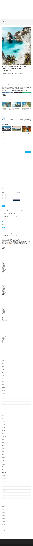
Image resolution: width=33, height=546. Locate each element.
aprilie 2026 (3, 251)
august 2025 (3, 258)
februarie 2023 (3, 287)
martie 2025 (3, 263)
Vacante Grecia (3, 515)
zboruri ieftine (3, 354)
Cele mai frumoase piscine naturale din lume (27, 133)
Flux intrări (3, 529)
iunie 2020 (3, 306)
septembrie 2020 (4, 304)
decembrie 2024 (3, 266)
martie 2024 (3, 275)
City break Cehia (4, 478)
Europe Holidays (4, 335)
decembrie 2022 (3, 289)
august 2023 (3, 281)
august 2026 (3, 247)
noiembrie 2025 (3, 372)
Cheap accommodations (4, 322)
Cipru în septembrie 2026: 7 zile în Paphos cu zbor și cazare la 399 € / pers (10, 216)
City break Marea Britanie (5, 485)
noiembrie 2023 (3, 408)
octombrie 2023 (3, 409)
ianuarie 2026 (3, 369)
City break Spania (4, 332)
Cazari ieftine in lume (4, 320)
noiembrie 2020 (3, 445)
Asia (2, 318)
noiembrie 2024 (3, 267)
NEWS (2, 342)
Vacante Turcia (3, 353)
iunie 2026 (3, 249)
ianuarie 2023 (3, 288)
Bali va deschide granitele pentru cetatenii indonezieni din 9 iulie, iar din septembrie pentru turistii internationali (6, 109)
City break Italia (3, 484)
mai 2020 (3, 307)
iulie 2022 (3, 294)
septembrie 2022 (4, 292)
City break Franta (4, 481)
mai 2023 (3, 284)
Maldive (3, 340)
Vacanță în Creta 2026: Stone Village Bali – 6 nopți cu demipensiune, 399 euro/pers (16, 242)
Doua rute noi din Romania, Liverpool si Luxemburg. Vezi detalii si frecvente (16, 133)
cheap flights (3, 323)
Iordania (3, 339)
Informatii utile (15, 73)
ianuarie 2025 (3, 265)
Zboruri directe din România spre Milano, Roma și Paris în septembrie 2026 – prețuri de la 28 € (13, 210)
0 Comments (21, 73)
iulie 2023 (3, 282)
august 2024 (3, 270)
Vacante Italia (3, 518)
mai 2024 (3, 273)
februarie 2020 (3, 310)
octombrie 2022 (3, 291)
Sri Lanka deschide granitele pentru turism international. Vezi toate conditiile (26, 108)
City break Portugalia (4, 330)
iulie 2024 (3, 271)
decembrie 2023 (3, 406)
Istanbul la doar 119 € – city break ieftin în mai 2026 (12, 239)
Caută (2, 224)
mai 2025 (3, 261)
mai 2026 (3, 250)
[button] (3, 2)
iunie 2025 (3, 260)
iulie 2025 (3, 259)
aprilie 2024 (3, 274)
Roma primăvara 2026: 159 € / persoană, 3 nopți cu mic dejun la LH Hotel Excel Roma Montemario (19, 241)
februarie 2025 (3, 264)
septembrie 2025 (4, 375)
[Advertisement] (17, 13)
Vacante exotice (3, 512)
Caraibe (2, 319)
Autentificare (3, 528)
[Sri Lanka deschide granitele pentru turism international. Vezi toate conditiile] (26, 104)
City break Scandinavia (4, 331)
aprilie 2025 (3, 262)
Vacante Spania (3, 352)
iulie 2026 (3, 248)
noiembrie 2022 (3, 290)
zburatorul (4, 73)
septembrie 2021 (4, 297)
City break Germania (4, 482)
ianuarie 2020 (3, 311)
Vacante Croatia (3, 345)
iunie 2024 (3, 272)
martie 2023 (3, 286)
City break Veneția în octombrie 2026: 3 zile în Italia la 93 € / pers (9, 213)
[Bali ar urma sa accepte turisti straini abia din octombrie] (16, 104)
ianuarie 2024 (3, 405)
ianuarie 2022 (3, 296)
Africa (2, 317)
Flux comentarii (3, 530)
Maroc (2, 341)
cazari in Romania (4, 321)
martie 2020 (3, 309)
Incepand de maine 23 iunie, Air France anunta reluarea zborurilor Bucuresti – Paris (6, 133)
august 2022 (3, 293)
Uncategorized (3, 344)
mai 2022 (3, 295)
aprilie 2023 (3, 285)
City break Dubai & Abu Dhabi (5, 479)
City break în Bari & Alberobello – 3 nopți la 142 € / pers (8, 212)
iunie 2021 (3, 439)
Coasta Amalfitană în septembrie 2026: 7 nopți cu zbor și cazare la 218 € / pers (11, 215)
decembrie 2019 (3, 312)
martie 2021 (3, 442)
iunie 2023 (3, 283)
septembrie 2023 (4, 411)
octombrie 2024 (3, 268)
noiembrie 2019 (3, 313)
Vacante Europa (3, 346)
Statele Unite (3, 343)
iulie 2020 (3, 305)
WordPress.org (3, 531)
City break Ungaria (4, 333)
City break (3, 324)
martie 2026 (3, 252)
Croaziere (3, 334)
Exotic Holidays (3, 337)
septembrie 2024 (4, 269)
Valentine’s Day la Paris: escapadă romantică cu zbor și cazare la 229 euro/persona (19, 243)
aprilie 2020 (3, 308)
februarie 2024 (3, 403)
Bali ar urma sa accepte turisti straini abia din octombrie (16, 108)
